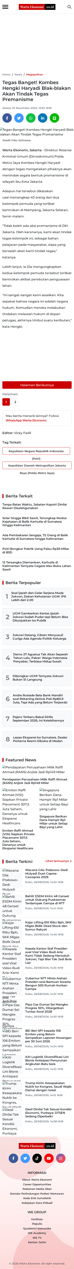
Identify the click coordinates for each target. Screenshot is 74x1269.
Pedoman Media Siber (37, 1188)
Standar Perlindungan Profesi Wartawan (37, 1193)
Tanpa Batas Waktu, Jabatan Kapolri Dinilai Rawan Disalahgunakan (34, 506)
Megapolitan (34, 74)
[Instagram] (61, 1158)
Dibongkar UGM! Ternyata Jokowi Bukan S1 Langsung (38, 677)
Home (6, 74)
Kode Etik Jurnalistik (37, 1198)
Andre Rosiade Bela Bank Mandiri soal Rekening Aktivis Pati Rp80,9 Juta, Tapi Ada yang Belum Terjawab (40, 698)
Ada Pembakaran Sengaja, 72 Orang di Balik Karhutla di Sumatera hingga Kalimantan (35, 537)
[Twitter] (19, 118)
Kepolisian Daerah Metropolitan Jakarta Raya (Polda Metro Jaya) (37, 466)
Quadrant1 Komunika (37, 1228)
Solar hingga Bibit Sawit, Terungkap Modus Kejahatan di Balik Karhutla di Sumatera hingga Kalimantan (34, 521)
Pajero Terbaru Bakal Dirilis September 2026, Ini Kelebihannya (38, 718)
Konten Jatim (37, 1242)
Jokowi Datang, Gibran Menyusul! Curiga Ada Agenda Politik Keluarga (39, 636)
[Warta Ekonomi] (37, 6)
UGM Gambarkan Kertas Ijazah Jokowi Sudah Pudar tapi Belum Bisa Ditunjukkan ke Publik (40, 616)
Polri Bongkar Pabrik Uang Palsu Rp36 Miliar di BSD (35, 550)
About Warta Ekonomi (37, 1179)
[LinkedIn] (42, 118)
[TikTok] (37, 1158)
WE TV (37, 1237)
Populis (37, 1223)
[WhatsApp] (31, 118)
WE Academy (37, 1233)
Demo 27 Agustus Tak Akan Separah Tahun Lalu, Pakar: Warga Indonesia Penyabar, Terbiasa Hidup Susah (40, 657)
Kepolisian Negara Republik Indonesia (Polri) (36, 452)
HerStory (37, 1219)
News (18, 74)
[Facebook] (7, 118)
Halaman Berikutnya (37, 385)
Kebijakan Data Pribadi (37, 1202)
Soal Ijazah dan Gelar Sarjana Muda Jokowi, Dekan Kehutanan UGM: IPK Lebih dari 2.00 (38, 596)
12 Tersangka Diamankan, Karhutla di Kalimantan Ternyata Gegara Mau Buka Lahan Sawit (36, 565)
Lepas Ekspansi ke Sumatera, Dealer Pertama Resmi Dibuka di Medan (40, 739)
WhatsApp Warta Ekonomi (26, 420)
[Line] (54, 118)
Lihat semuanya (57, 861)
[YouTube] (49, 1158)
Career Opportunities (37, 1184)
